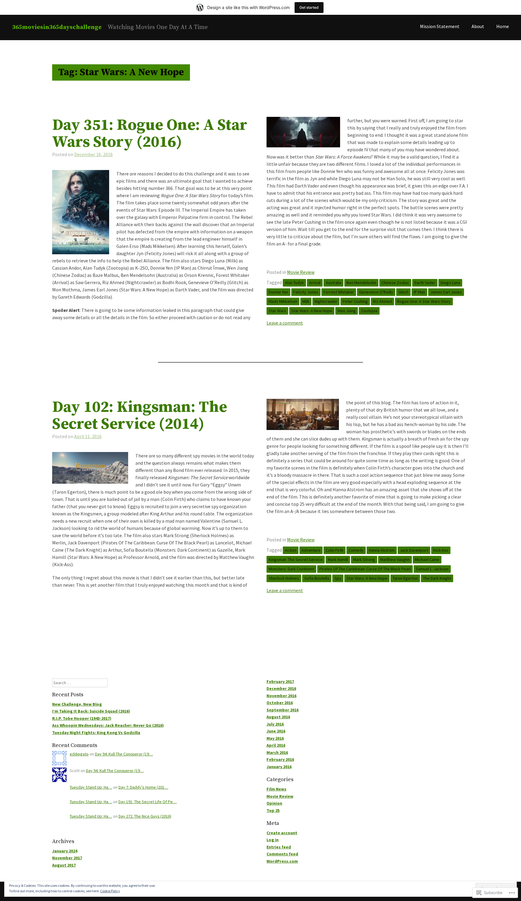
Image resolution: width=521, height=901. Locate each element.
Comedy (356, 550)
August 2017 (64, 865)
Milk (305, 301)
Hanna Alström (382, 550)
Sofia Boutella (316, 578)
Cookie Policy (110, 891)
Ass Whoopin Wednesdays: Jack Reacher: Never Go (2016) (108, 725)
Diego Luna (450, 282)
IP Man (419, 292)
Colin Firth (334, 550)
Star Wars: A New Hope (311, 310)
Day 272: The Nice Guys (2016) (144, 816)
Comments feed (282, 854)
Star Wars (277, 310)
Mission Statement (439, 26)
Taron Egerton (405, 578)
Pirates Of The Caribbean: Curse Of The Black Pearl (365, 569)
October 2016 (280, 702)
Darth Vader (424, 282)
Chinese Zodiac (395, 282)
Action (290, 550)
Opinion (274, 803)
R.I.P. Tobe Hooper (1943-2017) (81, 718)
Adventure (311, 550)
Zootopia (369, 310)
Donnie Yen (278, 292)
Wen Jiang (346, 310)
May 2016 (275, 738)
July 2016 (275, 724)
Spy (337, 578)
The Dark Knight (437, 578)
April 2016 (276, 745)
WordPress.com (282, 861)
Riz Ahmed (382, 301)
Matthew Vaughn (395, 559)
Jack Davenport (414, 550)
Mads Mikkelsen (283, 301)
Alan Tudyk (294, 282)
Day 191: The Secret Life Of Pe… (147, 801)
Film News (276, 789)
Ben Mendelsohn (361, 282)
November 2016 (281, 695)
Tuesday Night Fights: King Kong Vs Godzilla (96, 732)
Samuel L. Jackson (432, 569)
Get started (309, 7)
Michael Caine (427, 559)
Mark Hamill (338, 559)
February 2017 (280, 681)
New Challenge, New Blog (77, 704)
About (478, 26)
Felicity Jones (305, 292)
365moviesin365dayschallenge (57, 27)
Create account (282, 832)
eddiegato (79, 754)
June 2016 (276, 731)
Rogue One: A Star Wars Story (424, 301)
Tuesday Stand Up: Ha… (91, 787)
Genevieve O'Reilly (376, 292)
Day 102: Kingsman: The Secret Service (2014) (139, 415)
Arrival (314, 282)
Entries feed (279, 847)
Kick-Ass (440, 550)
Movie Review (300, 272)
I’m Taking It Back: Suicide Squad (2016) (91, 711)
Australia (333, 282)
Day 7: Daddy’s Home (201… (143, 787)
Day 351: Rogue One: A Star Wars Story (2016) (149, 133)
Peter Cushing (355, 301)
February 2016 (280, 759)
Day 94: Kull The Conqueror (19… (124, 754)
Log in (273, 839)
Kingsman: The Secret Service (296, 559)
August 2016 (278, 717)
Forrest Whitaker (339, 292)
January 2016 (279, 766)
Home (502, 26)
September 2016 (282, 710)
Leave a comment (285, 323)
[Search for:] (80, 682)
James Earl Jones (446, 292)
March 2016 (277, 752)
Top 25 (273, 810)
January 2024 (64, 851)
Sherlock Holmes (284, 578)
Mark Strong (364, 559)
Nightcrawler (325, 301)
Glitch (403, 292)
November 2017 (67, 858)
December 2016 (281, 688)
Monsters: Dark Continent (291, 569)
